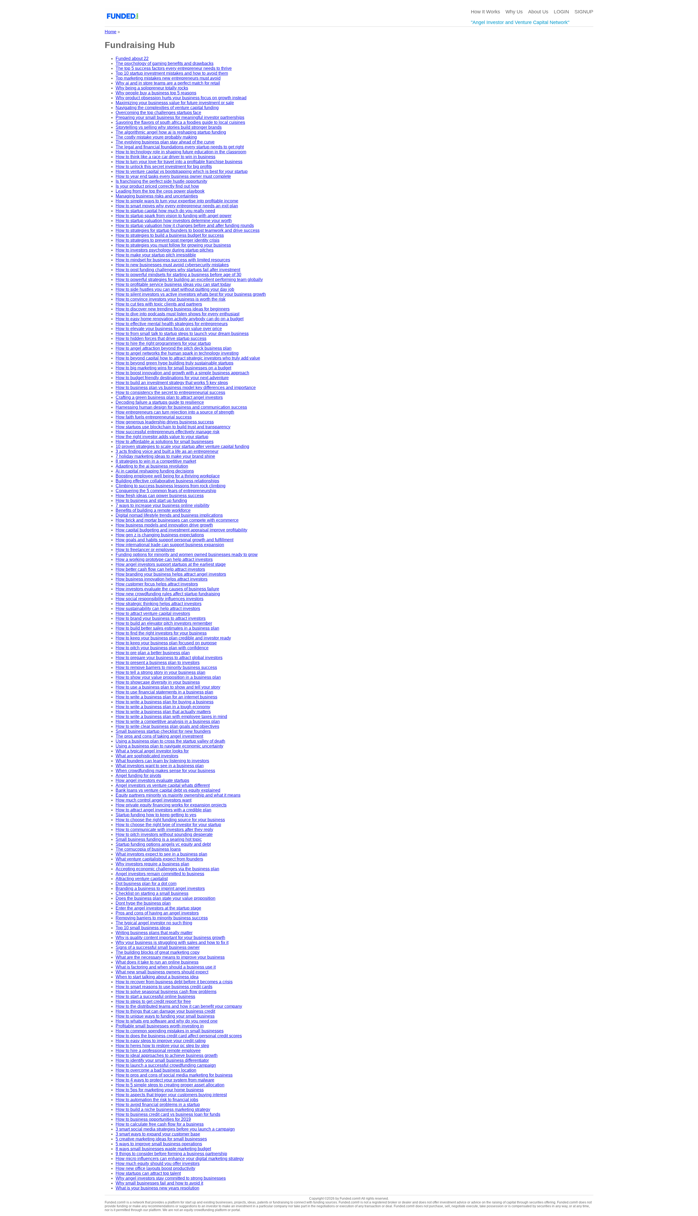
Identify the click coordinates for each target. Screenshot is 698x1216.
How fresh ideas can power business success (160, 495)
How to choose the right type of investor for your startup (168, 824)
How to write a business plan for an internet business (166, 697)
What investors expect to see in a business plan (161, 854)
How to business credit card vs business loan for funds (168, 1114)
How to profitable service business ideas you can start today (173, 284)
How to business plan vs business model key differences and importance (186, 387)
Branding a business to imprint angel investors (160, 888)
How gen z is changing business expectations (160, 535)
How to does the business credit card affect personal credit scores (179, 1035)
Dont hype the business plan (143, 903)
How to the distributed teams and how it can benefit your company (179, 1006)
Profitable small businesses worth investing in (160, 1026)
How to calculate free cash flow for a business (160, 1124)
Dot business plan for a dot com (146, 883)
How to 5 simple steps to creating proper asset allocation (170, 1085)
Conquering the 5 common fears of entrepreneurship (166, 490)
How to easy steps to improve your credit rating (161, 1040)
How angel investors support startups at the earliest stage (171, 564)
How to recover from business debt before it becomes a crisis (174, 981)
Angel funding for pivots (138, 775)
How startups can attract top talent (148, 1173)
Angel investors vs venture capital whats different (163, 785)
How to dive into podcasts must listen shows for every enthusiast (177, 314)
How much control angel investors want (153, 800)
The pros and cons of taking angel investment (159, 736)
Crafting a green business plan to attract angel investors (169, 397)
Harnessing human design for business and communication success (181, 407)
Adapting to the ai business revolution (152, 466)
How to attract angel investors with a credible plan (163, 810)
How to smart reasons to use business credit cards (164, 986)
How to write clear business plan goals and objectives (167, 726)
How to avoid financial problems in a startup (158, 1104)
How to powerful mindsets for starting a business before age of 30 (178, 274)
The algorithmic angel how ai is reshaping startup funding (171, 132)
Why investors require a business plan (152, 864)
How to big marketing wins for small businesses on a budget (173, 368)
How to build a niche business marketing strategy (163, 1109)
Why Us (514, 11)
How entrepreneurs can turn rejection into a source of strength (175, 412)
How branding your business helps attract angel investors (171, 574)
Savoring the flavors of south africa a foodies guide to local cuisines (180, 122)
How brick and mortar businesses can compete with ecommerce (177, 520)
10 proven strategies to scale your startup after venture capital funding (182, 446)
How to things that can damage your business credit (165, 1011)
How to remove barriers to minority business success (166, 667)
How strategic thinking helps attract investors (158, 603)
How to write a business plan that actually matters (163, 711)
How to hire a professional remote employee (158, 1050)
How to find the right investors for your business (161, 633)
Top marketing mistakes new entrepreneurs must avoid (168, 78)
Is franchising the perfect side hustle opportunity (161, 181)
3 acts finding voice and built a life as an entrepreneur (167, 451)
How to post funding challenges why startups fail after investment (178, 269)
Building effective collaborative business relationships (167, 481)
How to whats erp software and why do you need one (167, 1021)
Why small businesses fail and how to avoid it (159, 1183)
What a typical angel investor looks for (152, 751)
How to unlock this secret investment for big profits (164, 166)
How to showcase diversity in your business (158, 682)
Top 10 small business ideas (143, 927)
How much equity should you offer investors (158, 1163)
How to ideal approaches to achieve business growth (167, 1055)
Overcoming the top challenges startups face (158, 112)
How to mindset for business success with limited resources (173, 260)
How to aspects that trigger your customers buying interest (171, 1094)
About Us (538, 11)
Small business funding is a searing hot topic (159, 839)
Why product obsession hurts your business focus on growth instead (181, 97)
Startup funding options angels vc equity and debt (163, 844)
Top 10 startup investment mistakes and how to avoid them (172, 73)
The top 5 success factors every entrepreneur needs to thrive (174, 68)
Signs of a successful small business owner (158, 947)
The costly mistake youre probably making (156, 137)
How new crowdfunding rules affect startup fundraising (168, 593)
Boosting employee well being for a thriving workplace (168, 476)
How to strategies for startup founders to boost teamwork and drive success (188, 230)
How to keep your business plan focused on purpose (166, 643)
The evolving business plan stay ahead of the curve (165, 142)
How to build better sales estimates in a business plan (167, 628)
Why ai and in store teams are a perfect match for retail (168, 83)
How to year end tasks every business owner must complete (173, 176)
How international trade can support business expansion (170, 544)
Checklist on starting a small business (152, 893)
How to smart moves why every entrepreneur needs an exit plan (177, 206)
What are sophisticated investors (147, 756)
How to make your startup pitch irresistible (156, 255)
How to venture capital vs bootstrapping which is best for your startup (182, 171)
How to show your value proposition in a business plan (168, 677)
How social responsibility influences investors (159, 598)
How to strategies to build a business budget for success (170, 235)
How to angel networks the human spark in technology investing (177, 353)
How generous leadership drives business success (165, 422)
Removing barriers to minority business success (162, 918)
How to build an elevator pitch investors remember (164, 623)
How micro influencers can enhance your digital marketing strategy (180, 1158)
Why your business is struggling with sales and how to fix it (172, 942)
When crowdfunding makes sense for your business (165, 770)
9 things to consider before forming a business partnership (171, 1153)
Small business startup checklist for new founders (163, 731)
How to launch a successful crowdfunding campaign (166, 1065)
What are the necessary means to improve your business (170, 957)
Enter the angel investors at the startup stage (158, 908)
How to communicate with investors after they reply (164, 829)
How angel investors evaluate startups (152, 780)
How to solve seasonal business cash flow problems (166, 991)
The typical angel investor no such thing (154, 923)
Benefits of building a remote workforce (153, 510)
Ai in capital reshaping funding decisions (155, 471)
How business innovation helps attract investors (161, 579)
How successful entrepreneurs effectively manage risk (167, 431)
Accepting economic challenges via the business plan (167, 869)
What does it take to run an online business (157, 962)
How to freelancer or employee (145, 549)
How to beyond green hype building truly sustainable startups (174, 363)
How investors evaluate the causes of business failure (167, 589)
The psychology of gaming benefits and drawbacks (164, 63)
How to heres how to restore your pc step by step (162, 1045)
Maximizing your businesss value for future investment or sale (175, 102)
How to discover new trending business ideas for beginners (173, 309)
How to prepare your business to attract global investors (169, 657)
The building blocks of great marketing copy (158, 952)
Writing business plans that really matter (154, 932)
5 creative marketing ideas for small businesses (161, 1139)
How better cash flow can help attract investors (160, 569)
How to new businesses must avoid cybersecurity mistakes (172, 264)
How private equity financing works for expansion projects (171, 805)
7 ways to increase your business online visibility (162, 505)
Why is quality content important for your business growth (170, 937)
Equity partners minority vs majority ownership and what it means (178, 795)
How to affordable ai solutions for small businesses (164, 441)
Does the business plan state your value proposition (165, 898)
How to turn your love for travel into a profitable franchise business (179, 161)
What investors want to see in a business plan (160, 765)
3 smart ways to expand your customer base (158, 1134)
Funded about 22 (132, 58)
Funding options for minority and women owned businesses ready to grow (187, 554)
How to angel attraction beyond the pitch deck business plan (173, 348)
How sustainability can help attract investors (158, 608)
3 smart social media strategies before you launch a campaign (175, 1129)
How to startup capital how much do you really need (165, 210)
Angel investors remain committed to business (160, 873)
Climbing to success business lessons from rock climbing (170, 485)
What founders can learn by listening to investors (162, 760)
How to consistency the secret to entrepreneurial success (170, 392)
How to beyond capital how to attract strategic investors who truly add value (188, 358)
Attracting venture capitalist (142, 878)
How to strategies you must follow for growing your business (173, 245)
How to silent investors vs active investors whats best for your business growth (191, 294)
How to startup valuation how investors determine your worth (174, 220)
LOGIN (561, 11)
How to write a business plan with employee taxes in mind (171, 716)
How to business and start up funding (151, 500)
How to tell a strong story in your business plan (160, 672)
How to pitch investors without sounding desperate (164, 834)
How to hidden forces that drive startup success (161, 338)
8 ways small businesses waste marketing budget (163, 1148)
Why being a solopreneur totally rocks (152, 88)
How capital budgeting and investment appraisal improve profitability (181, 530)
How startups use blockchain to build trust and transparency (173, 427)
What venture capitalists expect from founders (159, 859)
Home (110, 31)
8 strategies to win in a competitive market (156, 461)
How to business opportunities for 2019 (153, 1119)
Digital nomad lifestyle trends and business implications (169, 515)
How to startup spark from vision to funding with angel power (173, 215)
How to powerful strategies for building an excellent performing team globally (189, 279)
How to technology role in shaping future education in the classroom (181, 152)
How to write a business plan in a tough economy (163, 706)
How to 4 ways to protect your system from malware (165, 1080)
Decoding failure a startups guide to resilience (160, 402)
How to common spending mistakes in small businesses (170, 1031)
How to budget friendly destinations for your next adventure (172, 377)
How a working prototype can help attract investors (164, 559)
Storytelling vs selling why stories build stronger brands (169, 127)
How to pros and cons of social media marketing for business (174, 1075)
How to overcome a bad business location (156, 1070)
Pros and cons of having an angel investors (157, 913)
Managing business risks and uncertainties (157, 196)
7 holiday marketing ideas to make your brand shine (165, 456)
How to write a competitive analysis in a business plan (168, 721)
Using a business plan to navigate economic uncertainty (169, 746)
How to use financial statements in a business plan (164, 692)
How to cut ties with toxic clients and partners (159, 304)
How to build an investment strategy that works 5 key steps (172, 382)
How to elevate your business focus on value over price (169, 328)
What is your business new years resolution (157, 1188)
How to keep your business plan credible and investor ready (173, 638)
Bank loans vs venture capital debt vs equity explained (168, 790)
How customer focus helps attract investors (157, 584)
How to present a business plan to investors (158, 662)
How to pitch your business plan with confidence (162, 648)
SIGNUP (583, 11)
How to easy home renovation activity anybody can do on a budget (179, 318)
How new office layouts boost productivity (155, 1168)
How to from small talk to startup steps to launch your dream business (182, 333)
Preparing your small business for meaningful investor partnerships (180, 117)
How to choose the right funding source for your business (170, 819)
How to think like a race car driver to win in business (165, 156)
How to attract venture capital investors (153, 613)
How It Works (485, 11)
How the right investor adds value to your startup (162, 436)
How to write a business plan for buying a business (164, 702)
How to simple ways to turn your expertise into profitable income (177, 201)
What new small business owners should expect (162, 972)
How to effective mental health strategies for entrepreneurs (172, 323)
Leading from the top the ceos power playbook (160, 191)
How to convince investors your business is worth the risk (170, 299)
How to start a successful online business (155, 996)
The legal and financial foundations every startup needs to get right (180, 147)
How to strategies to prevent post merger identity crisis (167, 240)
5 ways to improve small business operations (159, 1144)
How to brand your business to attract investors (161, 618)
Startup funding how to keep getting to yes (156, 814)
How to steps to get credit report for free (153, 1001)
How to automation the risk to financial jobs (157, 1099)
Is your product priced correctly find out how (157, 186)
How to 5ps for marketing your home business (160, 1089)
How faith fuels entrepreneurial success (154, 417)
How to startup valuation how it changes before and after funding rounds (185, 225)
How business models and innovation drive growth (164, 525)
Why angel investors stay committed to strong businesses (171, 1178)
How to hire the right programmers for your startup (163, 343)
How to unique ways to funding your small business (165, 1016)
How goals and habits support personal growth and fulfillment (174, 539)
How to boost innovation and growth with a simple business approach (182, 373)
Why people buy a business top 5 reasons (156, 93)
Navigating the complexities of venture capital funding (167, 107)
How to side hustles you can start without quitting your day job (175, 289)
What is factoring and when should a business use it (166, 967)
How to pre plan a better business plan (153, 652)
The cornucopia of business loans (148, 849)
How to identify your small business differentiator (162, 1060)
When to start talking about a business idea (157, 977)
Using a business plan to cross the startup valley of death (170, 741)
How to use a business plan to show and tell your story (168, 687)
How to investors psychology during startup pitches (164, 250)
